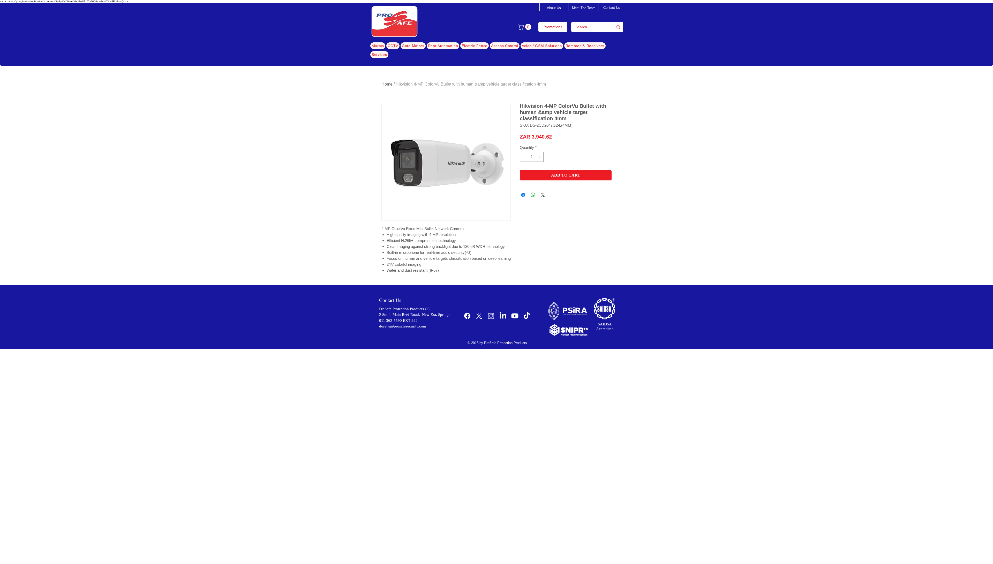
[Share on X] (543, 195)
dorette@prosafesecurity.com (402, 326)
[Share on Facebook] (523, 195)
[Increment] (539, 157)
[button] (525, 27)
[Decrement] (524, 157)
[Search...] (618, 27)
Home (387, 84)
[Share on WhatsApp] (533, 195)
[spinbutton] (532, 157)
